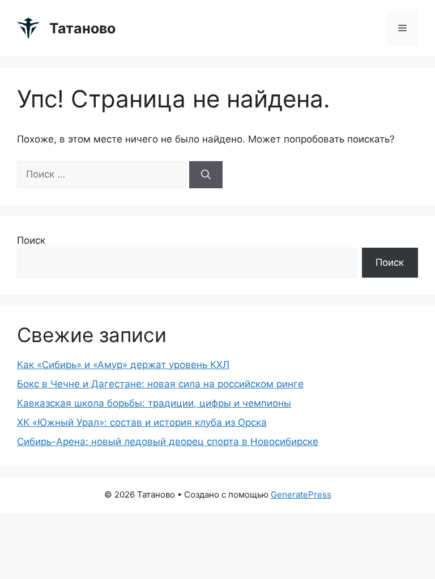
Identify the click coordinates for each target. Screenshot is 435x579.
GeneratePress (301, 494)
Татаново (82, 28)
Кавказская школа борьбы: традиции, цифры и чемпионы (154, 403)
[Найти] (206, 174)
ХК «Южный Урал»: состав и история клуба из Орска (142, 422)
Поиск (31, 240)
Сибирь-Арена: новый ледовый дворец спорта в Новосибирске (167, 441)
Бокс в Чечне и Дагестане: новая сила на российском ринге (160, 384)
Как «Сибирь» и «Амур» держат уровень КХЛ (123, 364)
